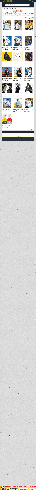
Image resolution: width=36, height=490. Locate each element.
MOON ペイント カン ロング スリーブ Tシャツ (28, 48)
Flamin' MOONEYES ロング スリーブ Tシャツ (29, 79)
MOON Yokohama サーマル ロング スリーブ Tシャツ (7, 32)
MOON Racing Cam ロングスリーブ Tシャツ (18, 94)
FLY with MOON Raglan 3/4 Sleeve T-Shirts (6, 94)
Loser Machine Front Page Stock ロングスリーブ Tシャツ (17, 63)
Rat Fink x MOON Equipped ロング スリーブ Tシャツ (7, 79)
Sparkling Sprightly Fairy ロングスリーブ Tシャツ (7, 48)
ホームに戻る (18, 136)
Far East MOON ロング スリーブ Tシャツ (29, 94)
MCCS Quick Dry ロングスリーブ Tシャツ (17, 32)
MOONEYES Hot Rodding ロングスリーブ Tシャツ (29, 63)
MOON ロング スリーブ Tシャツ (28, 109)
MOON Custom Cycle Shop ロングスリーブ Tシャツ (29, 32)
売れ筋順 (29, 15)
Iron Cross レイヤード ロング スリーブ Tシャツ (7, 110)
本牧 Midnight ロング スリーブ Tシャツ (18, 79)
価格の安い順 (18, 15)
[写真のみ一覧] (25, 17)
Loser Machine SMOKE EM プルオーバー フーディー (7, 63)
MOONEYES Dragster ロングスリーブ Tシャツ (17, 48)
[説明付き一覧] (26, 17)
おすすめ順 (7, 15)
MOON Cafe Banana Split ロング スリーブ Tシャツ (18, 110)
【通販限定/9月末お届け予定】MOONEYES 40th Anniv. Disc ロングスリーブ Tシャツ (6, 126)
